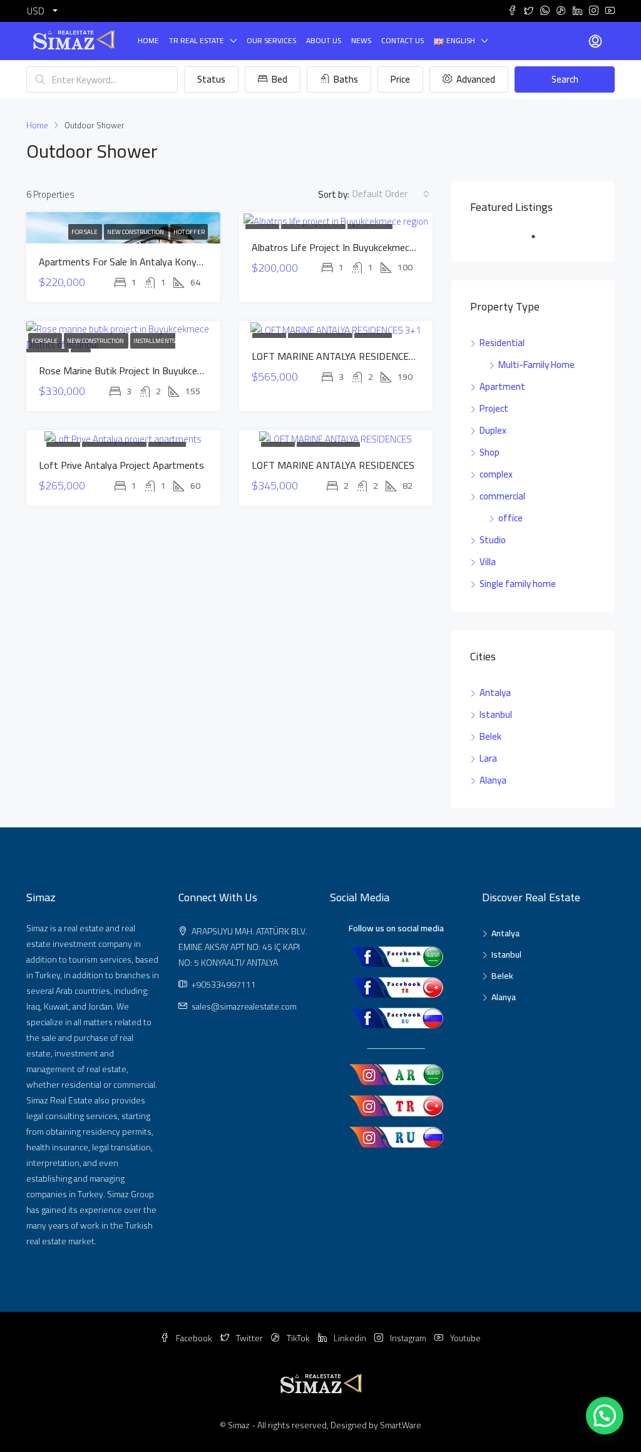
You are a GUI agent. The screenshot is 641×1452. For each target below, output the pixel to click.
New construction (136, 232)
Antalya (495, 692)
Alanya (492, 780)
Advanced (474, 79)
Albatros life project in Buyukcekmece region (349, 247)
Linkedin (350, 1338)
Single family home (517, 584)
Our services (271, 40)
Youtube (464, 1338)
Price (400, 79)
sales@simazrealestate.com (244, 1006)
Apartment (502, 386)
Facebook (194, 1338)
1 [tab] (539, 241)
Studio (492, 540)
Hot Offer (189, 232)
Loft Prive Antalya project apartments (121, 465)
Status (211, 79)
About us (323, 40)
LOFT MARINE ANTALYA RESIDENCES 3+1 (343, 356)
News (361, 40)
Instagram (408, 1338)
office (510, 518)
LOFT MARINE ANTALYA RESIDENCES (333, 465)
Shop (489, 452)
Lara (488, 758)
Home (148, 40)
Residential (502, 343)
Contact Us (402, 40)
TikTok (298, 1338)
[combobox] (391, 194)
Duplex (492, 430)
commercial (502, 496)
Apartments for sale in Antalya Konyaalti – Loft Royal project (172, 261)
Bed (278, 79)
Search (564, 79)
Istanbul (495, 714)
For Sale (85, 232)
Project (493, 408)
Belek (490, 736)
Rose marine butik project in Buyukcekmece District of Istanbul (173, 370)
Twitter (249, 1338)
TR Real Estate (196, 40)
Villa (487, 562)
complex (496, 474)
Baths (345, 79)
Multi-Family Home (536, 364)
